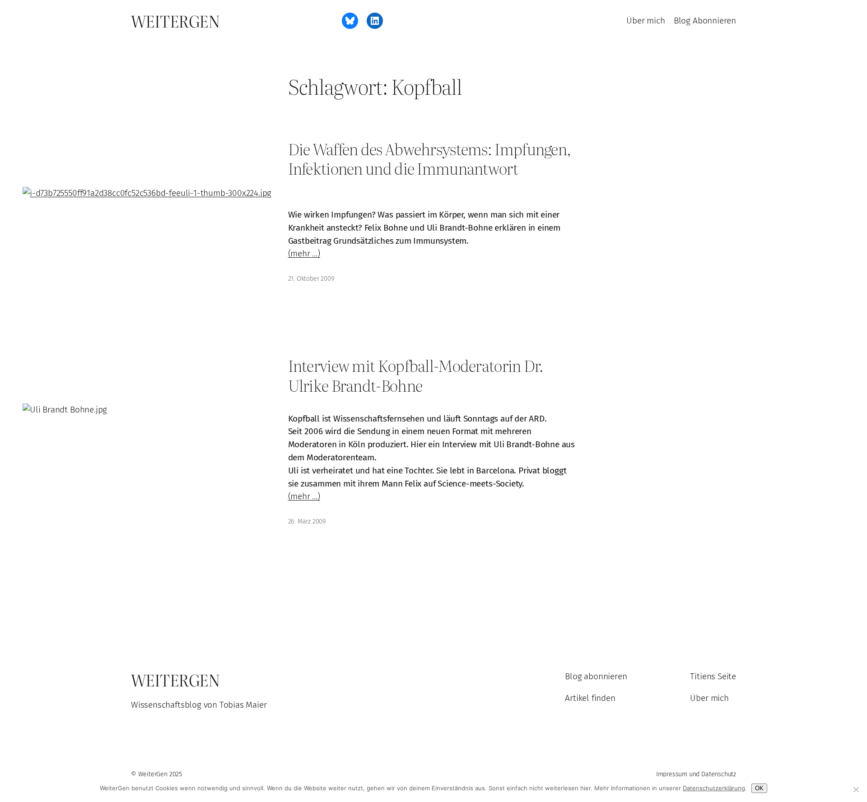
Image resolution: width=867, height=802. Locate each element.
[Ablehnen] (855, 789)
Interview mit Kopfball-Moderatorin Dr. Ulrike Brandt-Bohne (415, 375)
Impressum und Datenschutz (696, 774)
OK (759, 788)
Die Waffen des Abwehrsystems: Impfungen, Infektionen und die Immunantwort (429, 158)
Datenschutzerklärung (714, 788)
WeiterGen (175, 20)
